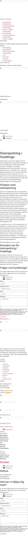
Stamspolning (7, 28)
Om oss (2, 451)
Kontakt (4, 462)
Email (1, 291)
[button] (14, 433)
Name (1, 281)
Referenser (3, 459)
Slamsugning (7, 22)
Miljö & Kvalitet (4, 457)
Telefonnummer (4, 286)
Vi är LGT (3, 453)
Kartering (2, 444)
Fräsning (2, 446)
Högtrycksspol (4, 439)
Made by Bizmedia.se (6, 426)
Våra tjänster (3, 433)
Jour (1, 442)
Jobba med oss (4, 455)
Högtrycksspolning (8, 26)
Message (2, 296)
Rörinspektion (7, 24)
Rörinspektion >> (5, 319)
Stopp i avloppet (8, 29)
